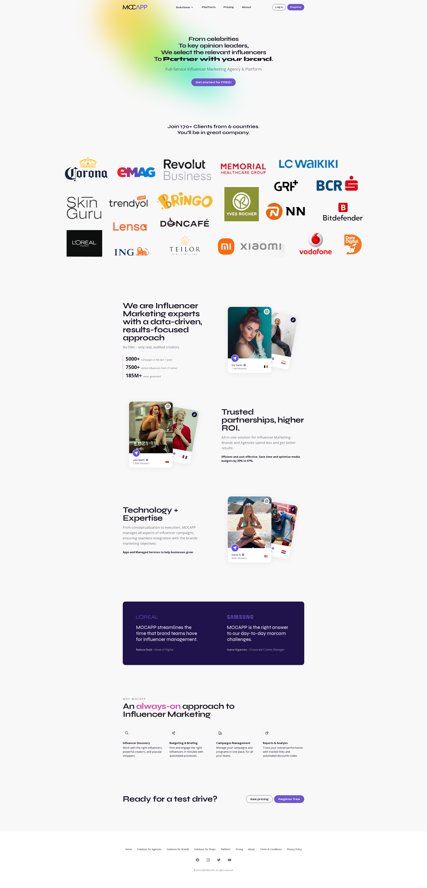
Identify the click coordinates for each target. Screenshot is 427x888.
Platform (209, 7)
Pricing (229, 7)
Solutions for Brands (178, 849)
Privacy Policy (294, 849)
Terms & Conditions (271, 849)
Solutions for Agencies (149, 849)
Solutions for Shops (205, 849)
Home (128, 849)
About (246, 7)
